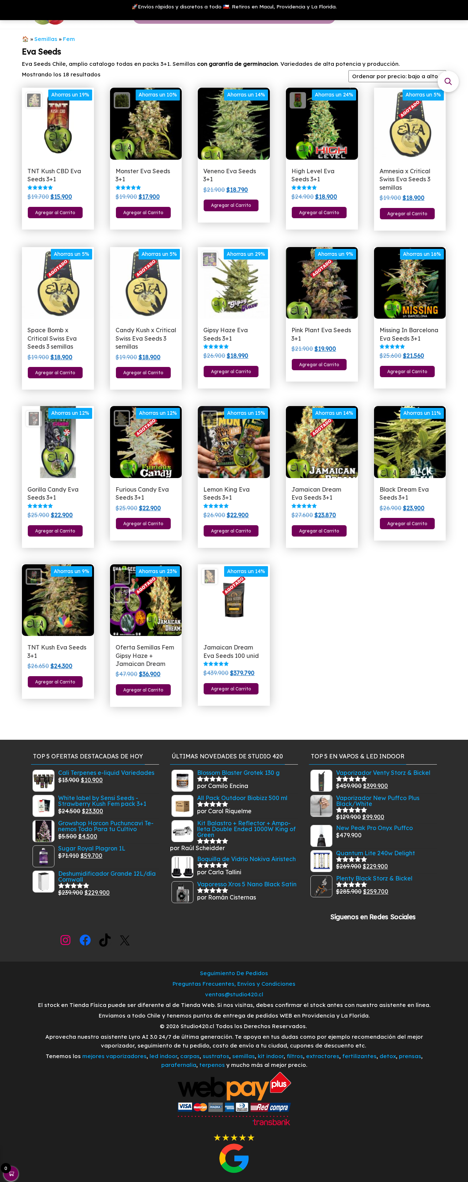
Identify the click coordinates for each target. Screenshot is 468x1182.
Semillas (45, 38)
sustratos (216, 1056)
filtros (295, 1056)
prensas (410, 1056)
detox (388, 1056)
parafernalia (178, 1064)
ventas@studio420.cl (234, 994)
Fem (69, 38)
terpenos (211, 1064)
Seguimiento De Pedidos (234, 973)
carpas (190, 1056)
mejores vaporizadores (114, 1056)
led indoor (163, 1056)
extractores (322, 1056)
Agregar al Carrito (55, 212)
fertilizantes (359, 1056)
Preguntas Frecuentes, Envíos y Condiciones (234, 983)
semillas (243, 1056)
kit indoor (271, 1056)
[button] (448, 81)
